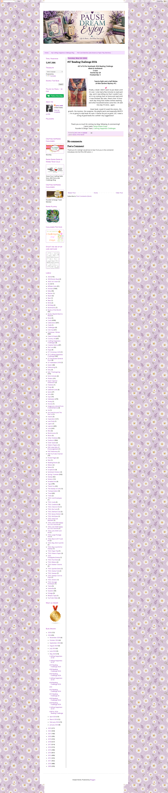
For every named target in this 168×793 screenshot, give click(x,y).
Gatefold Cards (52, 390)
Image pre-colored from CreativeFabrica (55, 407)
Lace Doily (51, 421)
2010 (50, 764)
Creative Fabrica (53, 345)
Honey (50, 401)
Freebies (50, 385)
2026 (49, 277)
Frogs (49, 387)
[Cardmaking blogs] (55, 624)
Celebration (51, 323)
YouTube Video (53, 598)
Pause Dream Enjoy (100, 126)
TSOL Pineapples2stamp (54, 556)
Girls (49, 394)
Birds (49, 303)
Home (46, 53)
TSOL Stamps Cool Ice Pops (55, 576)
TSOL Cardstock (53, 504)
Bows (49, 318)
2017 (50, 744)
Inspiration (51, 419)
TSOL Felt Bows (53, 516)
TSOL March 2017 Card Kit (55, 539)
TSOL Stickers (52, 580)
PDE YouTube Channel (55, 454)
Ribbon (50, 465)
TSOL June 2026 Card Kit (55, 531)
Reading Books (53, 463)
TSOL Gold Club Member (53, 519)
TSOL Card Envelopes (55, 498)
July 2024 (53, 648)
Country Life (52, 339)
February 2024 (54, 722)
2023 (50, 728)
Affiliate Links (52, 286)
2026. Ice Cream (53, 282)
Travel (50, 493)
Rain (49, 460)
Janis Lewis (59, 106)
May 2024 (53, 654)
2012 (50, 758)
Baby (49, 291)
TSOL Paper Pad (53, 551)
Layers (50, 424)
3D (49, 284)
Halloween (51, 399)
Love (49, 428)
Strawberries (52, 481)
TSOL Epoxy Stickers (54, 514)
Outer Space (52, 443)
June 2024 (53, 651)
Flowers (50, 378)
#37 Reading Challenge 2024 (55, 666)
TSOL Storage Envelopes (52, 583)
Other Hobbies (52, 438)
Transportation (53, 491)
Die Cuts (50, 347)
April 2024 (53, 717)
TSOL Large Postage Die (54, 535)
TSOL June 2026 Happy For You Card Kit (55, 527)
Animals (50, 289)
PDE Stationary (53, 451)
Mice (49, 431)
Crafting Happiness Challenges (104, 128)
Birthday (50, 305)
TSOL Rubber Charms (55, 564)
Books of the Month (78, 135)
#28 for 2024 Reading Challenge (56, 712)
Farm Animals (52, 376)
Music (50, 435)
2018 (50, 742)
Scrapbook (51, 470)
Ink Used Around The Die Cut (55, 413)
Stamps (50, 477)
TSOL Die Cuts (52, 509)
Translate (52, 76)
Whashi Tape (52, 596)
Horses (50, 404)
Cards (49, 320)
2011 (50, 761)
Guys (49, 397)
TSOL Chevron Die (54, 507)
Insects (50, 417)
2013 (50, 755)
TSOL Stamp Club (53, 571)
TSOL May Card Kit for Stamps (55, 548)
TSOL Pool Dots (53, 560)
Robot (50, 467)
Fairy (49, 370)
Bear (49, 298)
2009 (50, 766)
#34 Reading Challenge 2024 (55, 683)
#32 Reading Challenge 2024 (55, 690)
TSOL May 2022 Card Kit (55, 543)
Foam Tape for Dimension (52, 381)
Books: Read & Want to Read (55, 315)
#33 (50, 687)
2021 (50, 734)
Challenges (51, 327)
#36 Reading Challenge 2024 (55, 670)
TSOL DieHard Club (54, 512)
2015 (50, 750)
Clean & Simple (52, 336)
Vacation (50, 591)
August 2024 (54, 646)
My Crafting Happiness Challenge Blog (62, 53)
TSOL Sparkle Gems (54, 569)
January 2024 (54, 725)
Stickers (50, 479)
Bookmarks (51, 308)
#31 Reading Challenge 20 (54, 695)
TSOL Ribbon (52, 562)
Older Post (119, 193)
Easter (50, 365)
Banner (50, 293)
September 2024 (55, 643)
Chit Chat (51, 330)
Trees (50, 496)
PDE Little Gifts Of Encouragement (53, 448)
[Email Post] (91, 133)
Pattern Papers (53, 445)
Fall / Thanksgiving (54, 372)
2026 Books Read (53, 279)
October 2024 (54, 640)
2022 (50, 731)
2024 (50, 635)
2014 (50, 753)
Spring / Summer (53, 474)
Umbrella (51, 588)
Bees (49, 300)
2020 (50, 736)
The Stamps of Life (54, 489)
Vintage (50, 593)
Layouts (50, 426)
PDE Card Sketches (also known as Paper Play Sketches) (94, 53)
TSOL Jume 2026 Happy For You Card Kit (55, 523)
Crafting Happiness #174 (55, 679)
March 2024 (54, 719)
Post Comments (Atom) (83, 196)
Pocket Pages (52, 458)
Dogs (49, 350)
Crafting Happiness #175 (55, 661)
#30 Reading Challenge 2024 (55, 699)
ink (49, 410)
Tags (49, 484)
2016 (50, 747)
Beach (50, 296)
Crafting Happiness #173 (55, 708)
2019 (50, 739)
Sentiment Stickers (54, 472)
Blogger (92, 780)
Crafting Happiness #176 (55, 657)
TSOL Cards (51, 502)
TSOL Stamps (52, 573)
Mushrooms (52, 433)
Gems (49, 392)
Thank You (51, 486)
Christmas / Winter (54, 332)
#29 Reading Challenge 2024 (55, 703)
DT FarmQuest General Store (55, 359)
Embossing (51, 367)
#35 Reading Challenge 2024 (55, 674)
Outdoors (51, 440)
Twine (50, 586)
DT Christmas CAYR (54, 352)
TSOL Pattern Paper (54, 553)
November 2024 (55, 638)
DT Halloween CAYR (54, 362)
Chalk (49, 325)
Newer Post (72, 193)
